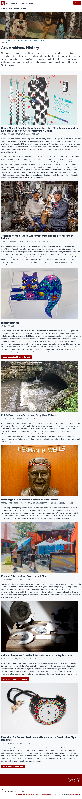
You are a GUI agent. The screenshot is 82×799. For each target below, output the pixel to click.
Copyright (53, 795)
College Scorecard (28, 795)
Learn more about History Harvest (16, 357)
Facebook (74, 780)
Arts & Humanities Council (14, 9)
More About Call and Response (15, 679)
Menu (77, 3)
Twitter (70, 780)
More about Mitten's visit (13, 766)
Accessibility (19, 795)
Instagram (78, 780)
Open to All (38, 795)
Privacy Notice (46, 795)
